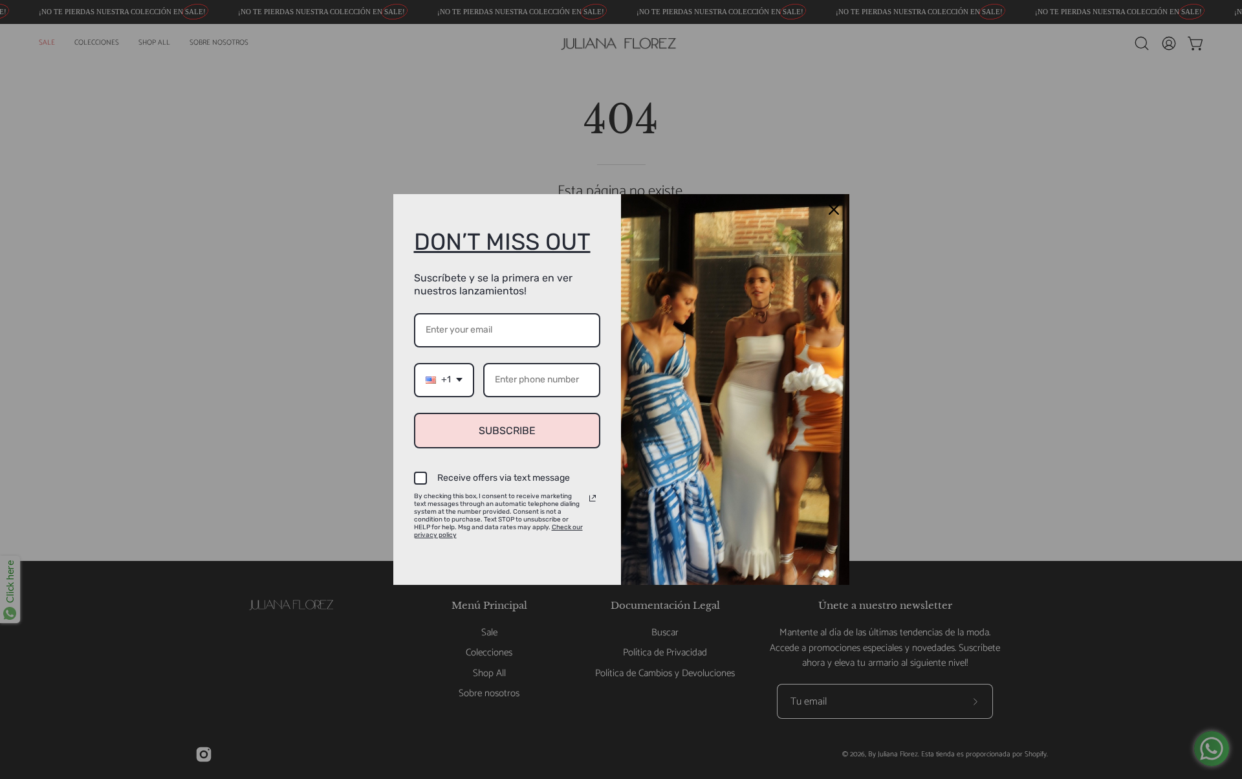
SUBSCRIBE (507, 430)
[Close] (833, 209)
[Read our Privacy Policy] (592, 498)
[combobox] (444, 380)
